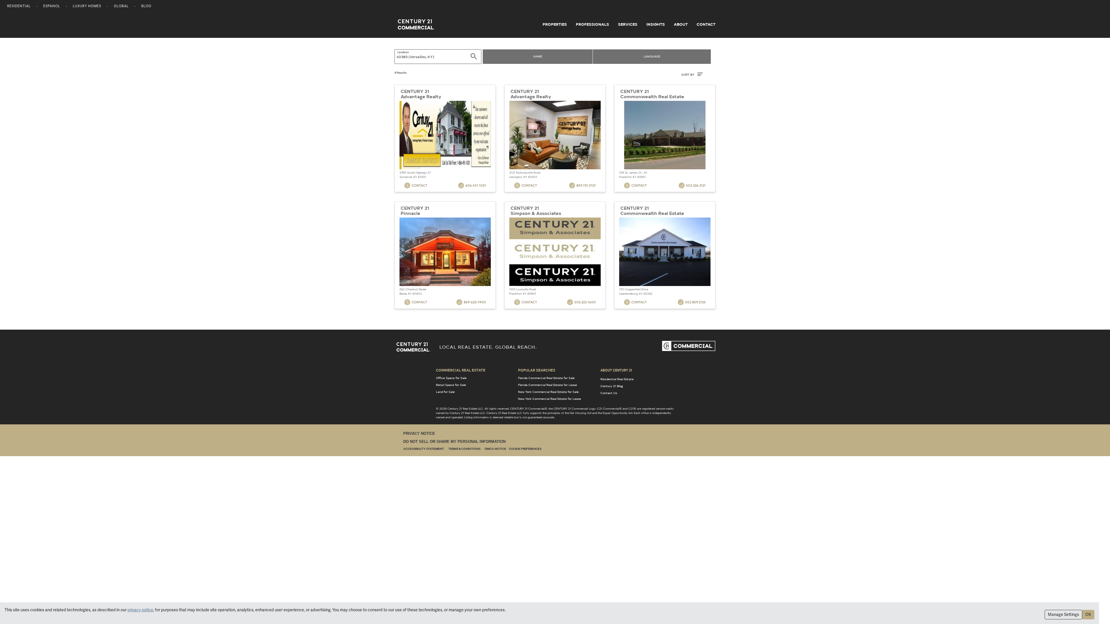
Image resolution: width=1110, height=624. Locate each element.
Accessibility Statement (423, 449)
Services (627, 24)
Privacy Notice (419, 433)
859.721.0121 (586, 185)
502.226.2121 (696, 185)
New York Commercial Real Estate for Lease (549, 399)
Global (121, 6)
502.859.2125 (695, 302)
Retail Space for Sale (451, 385)
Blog (146, 6)
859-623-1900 (475, 302)
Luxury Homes (87, 6)
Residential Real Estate (617, 379)
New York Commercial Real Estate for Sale (548, 392)
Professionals (592, 24)
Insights (655, 24)
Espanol (51, 6)
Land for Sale (445, 392)
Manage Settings (1063, 614)
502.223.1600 (585, 302)
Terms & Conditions (464, 449)
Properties (555, 24)
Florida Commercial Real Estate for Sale (546, 378)
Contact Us (608, 393)
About (681, 24)
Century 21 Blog (611, 386)
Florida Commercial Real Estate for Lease (547, 385)
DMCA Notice (495, 449)
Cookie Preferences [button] (525, 449)
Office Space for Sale (451, 378)
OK (1088, 614)
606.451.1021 (475, 185)
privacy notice (140, 609)
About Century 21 (616, 370)
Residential (19, 6)
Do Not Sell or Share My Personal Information (454, 441)
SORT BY (688, 75)
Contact (706, 24)
